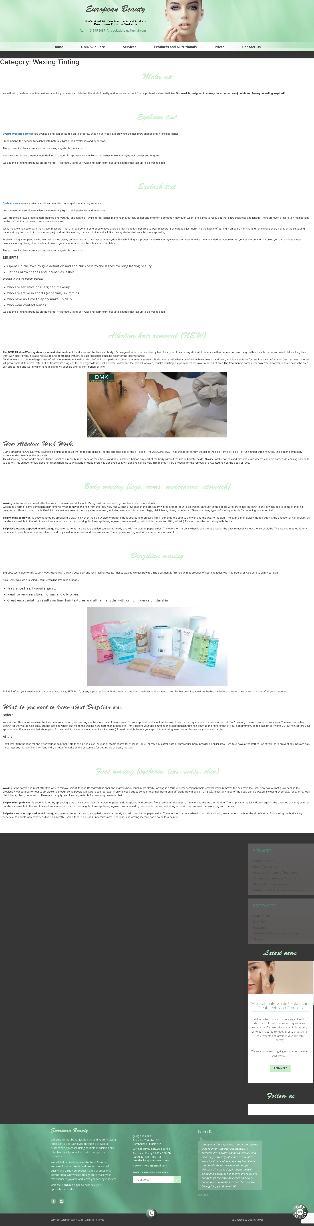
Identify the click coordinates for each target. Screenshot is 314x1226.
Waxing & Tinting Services (271, 884)
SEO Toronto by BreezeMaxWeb (247, 1219)
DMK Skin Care (93, 47)
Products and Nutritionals (175, 47)
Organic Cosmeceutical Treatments (277, 878)
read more (280, 1068)
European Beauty (115, 9)
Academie (259, 928)
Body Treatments (265, 867)
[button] (263, 1131)
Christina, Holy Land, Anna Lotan (275, 933)
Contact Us (251, 47)
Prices (219, 47)
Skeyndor (259, 922)
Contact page (71, 1185)
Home (58, 47)
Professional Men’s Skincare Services (278, 890)
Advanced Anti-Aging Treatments (275, 873)
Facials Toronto (263, 861)
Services (129, 47)
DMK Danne (261, 916)
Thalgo (258, 939)
